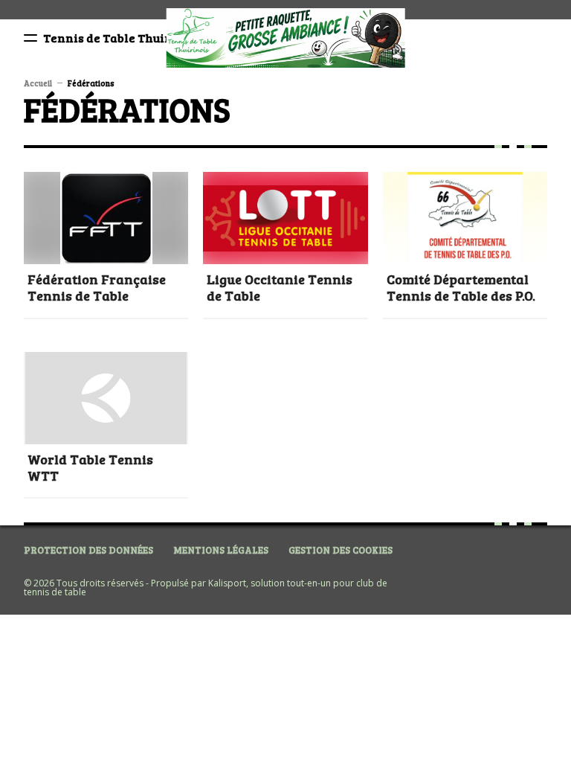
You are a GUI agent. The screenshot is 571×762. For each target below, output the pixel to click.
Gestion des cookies (340, 550)
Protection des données (88, 550)
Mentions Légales (220, 550)
